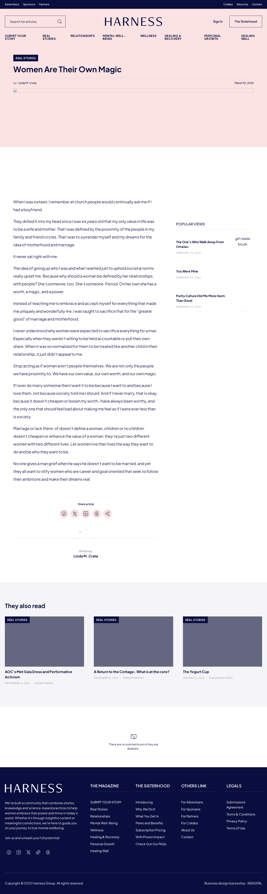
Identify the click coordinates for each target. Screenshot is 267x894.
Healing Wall (248, 37)
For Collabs (189, 823)
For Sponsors (190, 809)
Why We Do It (145, 809)
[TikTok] (38, 852)
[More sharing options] (107, 513)
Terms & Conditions (241, 814)
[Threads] (48, 852)
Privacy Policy (237, 821)
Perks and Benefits (149, 823)
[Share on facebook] (63, 513)
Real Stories (49, 37)
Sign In (218, 21)
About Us (242, 4)
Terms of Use (236, 828)
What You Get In (147, 816)
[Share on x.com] (74, 513)
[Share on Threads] (96, 513)
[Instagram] (18, 852)
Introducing (144, 802)
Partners (44, 4)
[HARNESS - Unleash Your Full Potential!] (133, 21)
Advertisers (12, 4)
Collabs (228, 4)
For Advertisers (192, 802)
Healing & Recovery (173, 37)
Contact (257, 4)
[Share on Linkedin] (85, 513)
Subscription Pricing (151, 830)
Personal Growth (212, 37)
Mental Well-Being (114, 37)
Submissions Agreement (236, 804)
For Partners (189, 816)
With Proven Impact (150, 837)
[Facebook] (9, 852)
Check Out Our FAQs (151, 844)
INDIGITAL (254, 883)
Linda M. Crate (27, 83)
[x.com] (28, 852)
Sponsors (29, 4)
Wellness (148, 35)
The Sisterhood (246, 21)
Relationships (83, 35)
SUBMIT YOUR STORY (15, 37)
